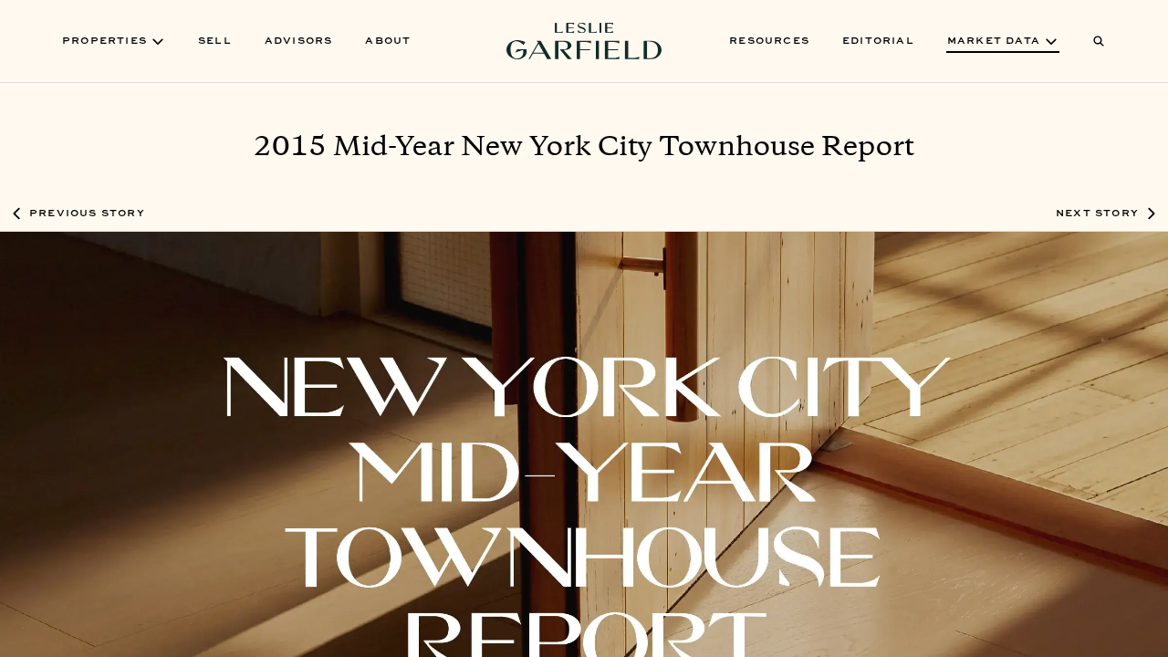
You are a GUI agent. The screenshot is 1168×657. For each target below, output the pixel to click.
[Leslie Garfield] (584, 41)
